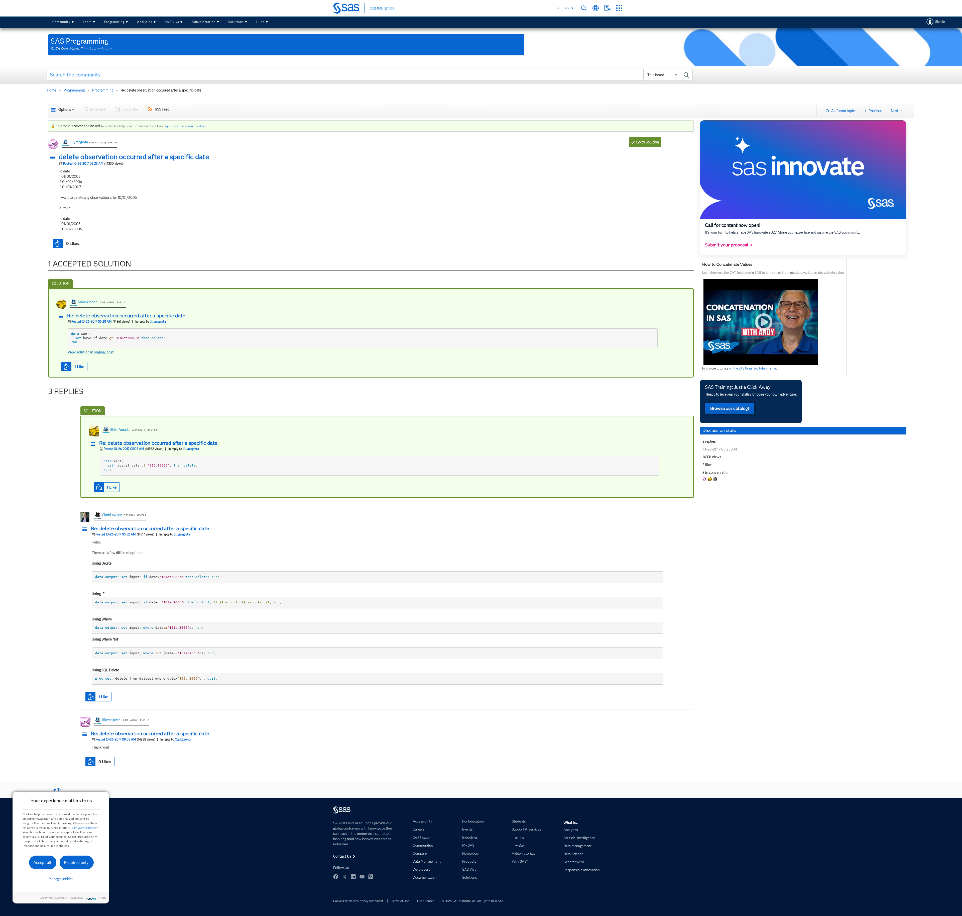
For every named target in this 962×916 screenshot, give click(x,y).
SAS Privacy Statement (83, 828)
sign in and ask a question (185, 126)
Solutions (236, 22)
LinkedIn (353, 876)
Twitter (344, 876)
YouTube (362, 876)
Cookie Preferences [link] (346, 901)
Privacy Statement (371, 901)
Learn (87, 22)
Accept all (42, 862)
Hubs (260, 22)
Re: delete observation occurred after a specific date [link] (161, 90)
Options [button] (64, 109)
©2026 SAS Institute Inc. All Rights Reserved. (473, 901)
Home (51, 90)
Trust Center (425, 901)
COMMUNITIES (382, 8)
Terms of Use (400, 901)
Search (584, 8)
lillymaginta (79, 142)
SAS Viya (172, 22)
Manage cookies (61, 879)
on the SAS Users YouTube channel (753, 368)
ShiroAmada (87, 302)
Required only (76, 862)
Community (61, 22)
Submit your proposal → (729, 245)
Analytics (144, 22)
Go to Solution (647, 142)
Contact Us (607, 8)
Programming (114, 22)
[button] (54, 158)
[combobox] (370, 75)
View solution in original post (90, 352)
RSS (370, 876)
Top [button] (60, 790)
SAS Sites (619, 8)
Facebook (335, 876)
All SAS (563, 8)
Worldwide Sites (595, 8)
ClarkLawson (112, 515)
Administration (204, 22)
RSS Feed (162, 109)
